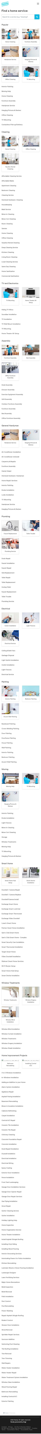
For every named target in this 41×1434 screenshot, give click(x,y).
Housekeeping (7, 205)
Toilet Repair (6, 577)
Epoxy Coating (7, 1168)
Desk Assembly (7, 385)
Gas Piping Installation (9, 1201)
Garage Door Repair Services (12, 1196)
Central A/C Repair (8, 1120)
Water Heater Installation (11, 1368)
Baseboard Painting (8, 724)
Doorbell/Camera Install (10, 899)
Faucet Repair (6, 568)
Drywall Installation (8, 1154)
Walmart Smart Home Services (13, 961)
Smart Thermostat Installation (12, 947)
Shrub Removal (7, 1330)
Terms (3, 1429)
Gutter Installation (8, 1216)
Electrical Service (8, 674)
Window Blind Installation (11, 1029)
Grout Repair (6, 1206)
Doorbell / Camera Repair (11, 890)
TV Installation (7, 319)
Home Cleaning (7, 96)
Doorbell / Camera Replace (11, 895)
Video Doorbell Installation (11, 956)
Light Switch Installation (10, 660)
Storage (4, 837)
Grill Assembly (7, 399)
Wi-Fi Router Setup (8, 966)
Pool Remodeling (8, 1306)
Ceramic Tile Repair (9, 1130)
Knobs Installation (8, 490)
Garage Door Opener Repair (12, 1192)
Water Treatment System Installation (15, 1377)
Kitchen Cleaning (8, 252)
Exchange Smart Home (10, 904)
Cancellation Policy (13, 1429)
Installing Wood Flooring (10, 1249)
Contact (4, 1427)
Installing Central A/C (9, 1396)
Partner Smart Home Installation (13, 928)
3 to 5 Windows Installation (11, 1073)
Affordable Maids (8, 181)
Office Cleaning (7, 115)
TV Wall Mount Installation (11, 324)
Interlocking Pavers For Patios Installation (16, 1258)
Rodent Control (7, 1320)
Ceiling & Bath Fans (8, 651)
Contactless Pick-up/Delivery (12, 125)
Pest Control (6, 1301)
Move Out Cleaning (9, 219)
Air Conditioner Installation (11, 452)
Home (6, 1413)
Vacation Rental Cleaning (11, 243)
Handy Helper (6, 471)
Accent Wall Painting (9, 762)
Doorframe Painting (9, 738)
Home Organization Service (11, 1230)
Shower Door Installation (10, 1325)
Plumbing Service (8, 601)
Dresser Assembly (8, 390)
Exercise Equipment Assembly (12, 394)
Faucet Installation (8, 563)
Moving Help (6, 91)
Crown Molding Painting (10, 729)
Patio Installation (7, 1296)
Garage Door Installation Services (13, 1187)
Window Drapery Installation (12, 1043)
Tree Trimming (7, 1358)
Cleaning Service (8, 195)
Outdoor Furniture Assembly (12, 404)
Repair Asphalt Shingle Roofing (13, 1315)
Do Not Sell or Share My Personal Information (16, 1428)
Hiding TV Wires (7, 310)
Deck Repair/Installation (10, 1149)
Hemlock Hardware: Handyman (13, 476)
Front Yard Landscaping (10, 1182)
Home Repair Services (9, 481)
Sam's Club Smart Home (10, 933)
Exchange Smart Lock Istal (11, 909)
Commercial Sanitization (10, 276)
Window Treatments (9, 842)
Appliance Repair (8, 1092)
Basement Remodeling (10, 1101)
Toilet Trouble (6, 597)
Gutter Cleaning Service (10, 1211)
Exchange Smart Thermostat (12, 914)
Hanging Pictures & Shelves (11, 110)
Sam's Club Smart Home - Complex (14, 937)
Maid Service (6, 209)
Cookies (34, 1428)
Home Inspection (8, 1225)
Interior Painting (7, 86)
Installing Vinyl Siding (9, 1244)
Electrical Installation (9, 1158)
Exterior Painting (8, 1401)
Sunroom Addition (8, 1339)
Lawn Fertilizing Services (10, 1277)
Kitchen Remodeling (9, 1263)
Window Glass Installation (11, 1382)
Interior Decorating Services (12, 1254)
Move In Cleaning (8, 214)
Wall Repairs (6, 1363)
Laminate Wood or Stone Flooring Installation (18, 1268)
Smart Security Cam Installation (13, 942)
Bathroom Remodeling (10, 1392)
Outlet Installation (8, 665)
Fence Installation (8, 1177)
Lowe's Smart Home (9, 923)
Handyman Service (8, 106)
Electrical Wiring (7, 1163)
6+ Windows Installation (10, 1077)
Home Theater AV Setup (10, 333)
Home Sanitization (8, 271)
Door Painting (6, 733)
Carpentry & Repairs (9, 461)
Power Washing (7, 1311)
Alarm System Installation (11, 1087)
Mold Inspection (7, 1287)
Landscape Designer (9, 1273)
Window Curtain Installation (11, 1034)
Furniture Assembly (8, 101)
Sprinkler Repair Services (10, 1335)
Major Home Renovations (11, 1282)
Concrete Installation (9, 1144)
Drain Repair (6, 558)
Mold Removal (7, 1292)
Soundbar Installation (9, 314)
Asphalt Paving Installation (11, 1096)
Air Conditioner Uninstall (10, 457)
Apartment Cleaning (9, 186)
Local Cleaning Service (10, 262)
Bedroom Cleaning (8, 190)
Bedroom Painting (8, 757)
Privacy (10, 1427)
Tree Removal (6, 1354)
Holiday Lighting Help (9, 1220)
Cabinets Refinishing (9, 1111)
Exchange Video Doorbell (11, 918)
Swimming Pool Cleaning (10, 1344)
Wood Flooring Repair (9, 1387)
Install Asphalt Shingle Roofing (12, 1239)
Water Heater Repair (9, 1373)
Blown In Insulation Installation (12, 1106)
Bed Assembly (7, 413)
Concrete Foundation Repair (12, 1139)
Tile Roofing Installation (10, 1349)
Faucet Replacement (9, 592)
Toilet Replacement (8, 582)
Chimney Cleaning (8, 1135)
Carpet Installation (8, 1116)
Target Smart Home (9, 952)
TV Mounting (6, 120)
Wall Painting (6, 748)
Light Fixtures (6, 670)
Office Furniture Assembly (11, 418)
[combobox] (18, 16)
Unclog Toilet (6, 587)
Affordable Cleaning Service (12, 176)
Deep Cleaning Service (10, 247)
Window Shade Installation (11, 1048)
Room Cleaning (7, 224)
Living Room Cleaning (9, 257)
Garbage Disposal (8, 655)
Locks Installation (8, 495)
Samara (4, 228)
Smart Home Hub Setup (10, 971)
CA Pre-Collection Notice (22, 1427)
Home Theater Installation (11, 1235)
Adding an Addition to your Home (13, 1082)
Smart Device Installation (10, 975)
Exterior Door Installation (10, 1173)
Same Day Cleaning (9, 266)
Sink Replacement (8, 573)
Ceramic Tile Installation (10, 1125)
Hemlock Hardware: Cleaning (12, 200)
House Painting (7, 743)
